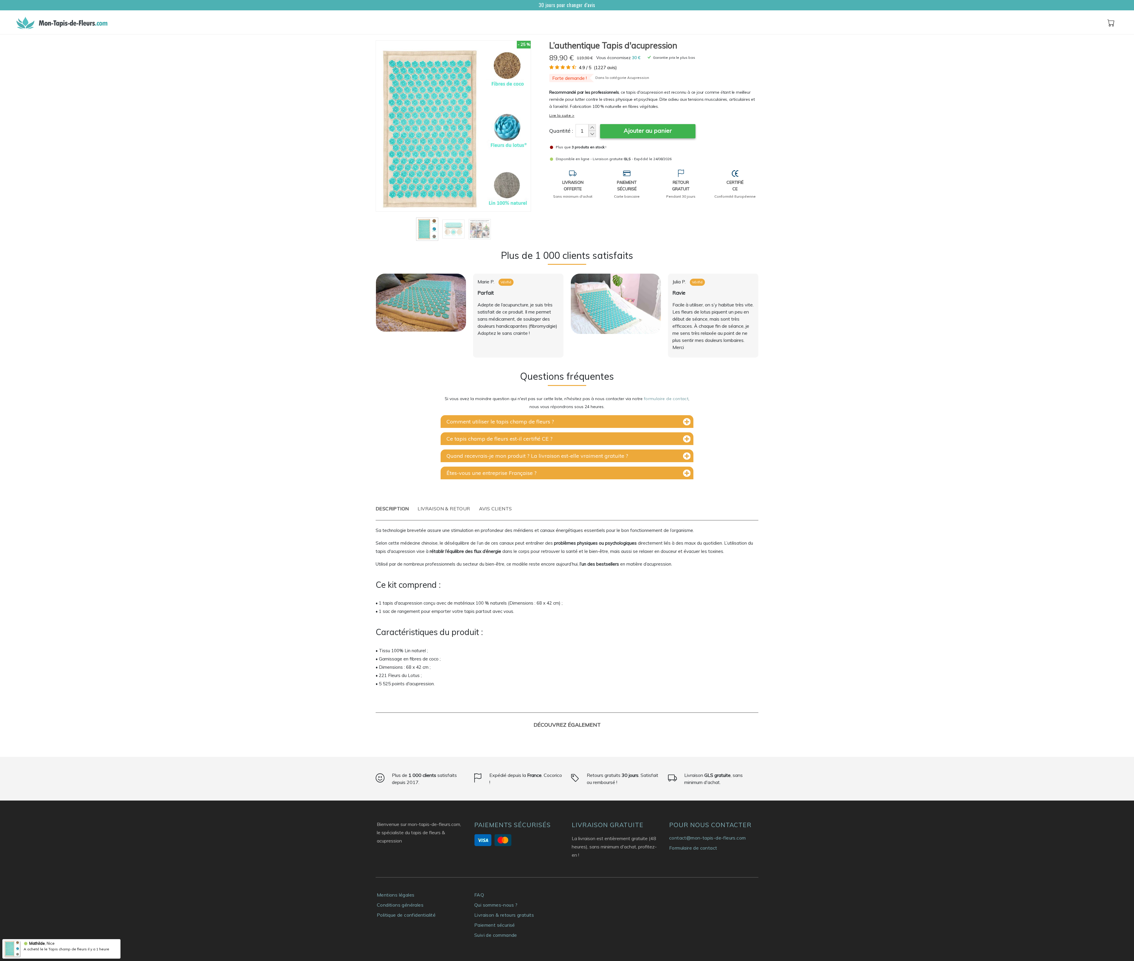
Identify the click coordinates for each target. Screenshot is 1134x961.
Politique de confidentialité (406, 915)
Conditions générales (400, 905)
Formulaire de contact (693, 848)
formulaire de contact (666, 398)
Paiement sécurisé (494, 925)
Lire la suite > (561, 115)
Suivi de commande (495, 935)
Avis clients (495, 509)
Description (392, 509)
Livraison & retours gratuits (504, 915)
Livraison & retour (444, 509)
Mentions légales (395, 895)
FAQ (479, 895)
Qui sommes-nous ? (496, 905)
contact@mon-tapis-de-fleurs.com (707, 838)
